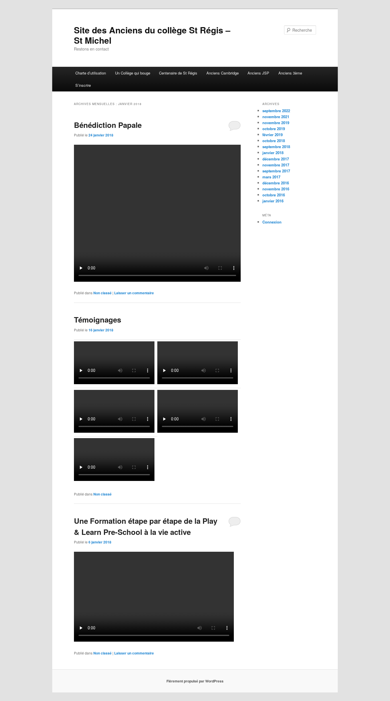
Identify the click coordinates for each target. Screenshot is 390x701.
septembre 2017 (276, 171)
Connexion (272, 222)
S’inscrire (83, 85)
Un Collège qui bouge (132, 73)
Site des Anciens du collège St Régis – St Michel (152, 35)
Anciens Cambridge (222, 73)
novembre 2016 (275, 189)
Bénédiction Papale (108, 125)
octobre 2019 (273, 128)
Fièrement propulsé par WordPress (195, 681)
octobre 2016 (273, 195)
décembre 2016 (275, 183)
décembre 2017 (275, 159)
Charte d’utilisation (90, 73)
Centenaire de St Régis (178, 73)
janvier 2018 (273, 152)
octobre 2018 (273, 140)
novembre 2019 (275, 122)
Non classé (102, 292)
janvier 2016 (273, 201)
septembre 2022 (276, 110)
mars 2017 (271, 177)
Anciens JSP (258, 73)
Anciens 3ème (290, 73)
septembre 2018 (276, 146)
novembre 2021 (275, 116)
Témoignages (97, 319)
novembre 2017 (275, 165)
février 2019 (272, 134)
